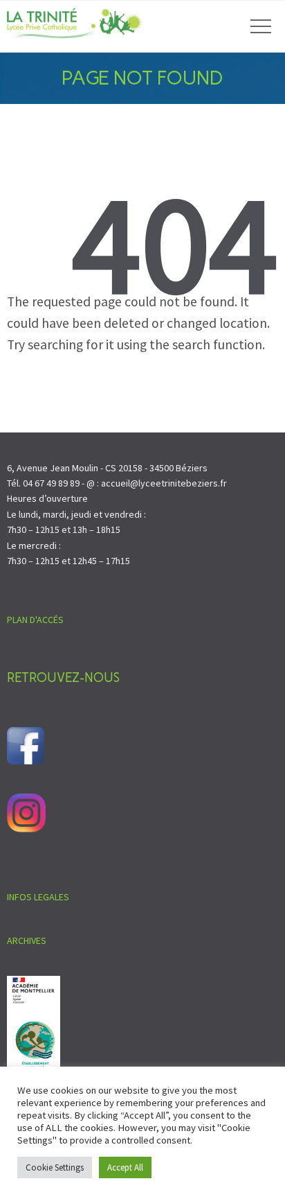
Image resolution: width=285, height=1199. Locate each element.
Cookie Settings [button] (55, 1167)
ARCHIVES (26, 940)
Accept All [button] (125, 1167)
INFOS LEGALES (38, 897)
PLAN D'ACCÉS (35, 619)
